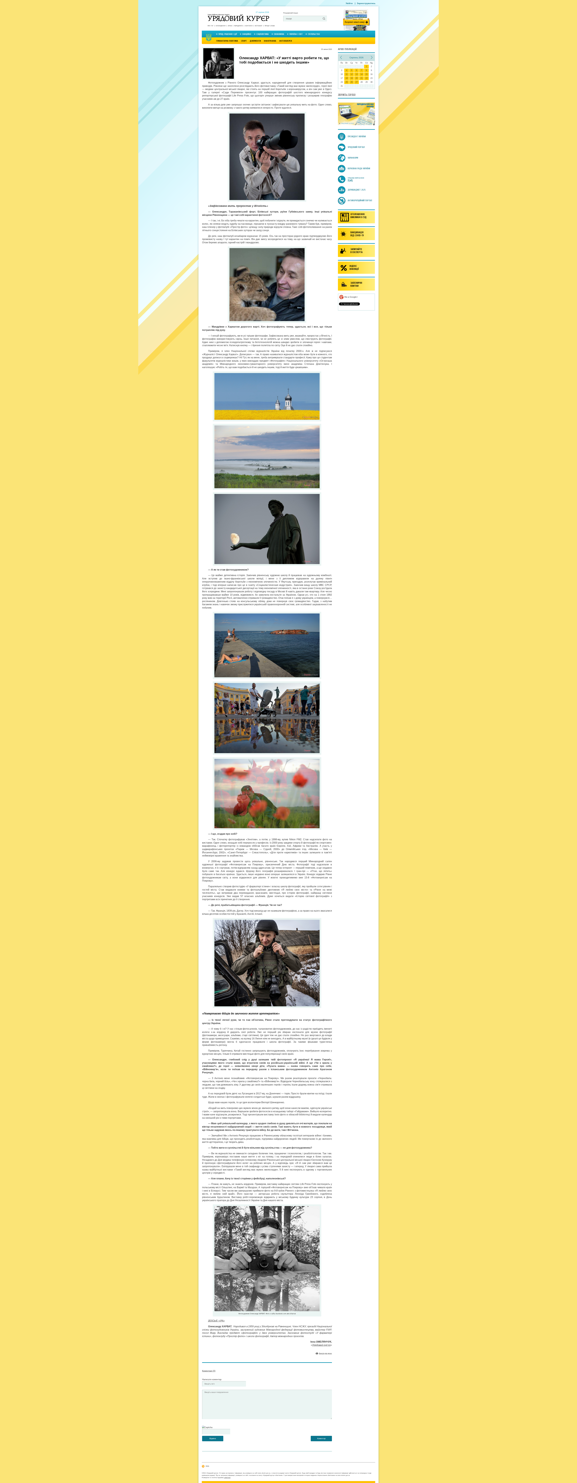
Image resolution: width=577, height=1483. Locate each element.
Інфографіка (270, 41)
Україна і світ (296, 34)
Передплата (238, 26)
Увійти (349, 3)
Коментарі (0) (208, 1371)
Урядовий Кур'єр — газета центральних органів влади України (238, 15)
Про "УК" (210, 26)
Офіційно (246, 34)
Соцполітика (262, 34)
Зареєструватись (366, 3)
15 (366, 74)
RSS (207, 1466)
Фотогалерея (285, 41)
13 (357, 74)
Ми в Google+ (351, 297)
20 (357, 78)
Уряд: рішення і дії (227, 34)
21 (361, 78)
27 (357, 82)
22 (366, 78)
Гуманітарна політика (227, 41)
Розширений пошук (290, 13)
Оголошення (221, 26)
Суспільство (314, 34)
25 (347, 82)
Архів (230, 26)
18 (347, 78)
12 (352, 74)
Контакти (248, 26)
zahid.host (227, 1477)
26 (352, 82)
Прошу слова (270, 26)
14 (361, 74)
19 (352, 78)
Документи (255, 41)
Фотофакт (258, 26)
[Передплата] (356, 124)
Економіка (279, 34)
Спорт (244, 41)
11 (347, 74)
